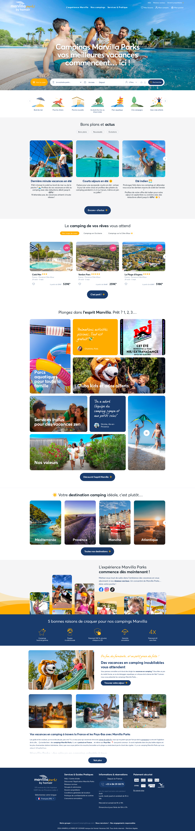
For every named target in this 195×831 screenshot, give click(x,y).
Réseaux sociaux (159, 3)
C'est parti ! (96, 294)
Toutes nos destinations (96, 551)
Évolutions (113, 132)
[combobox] (68, 82)
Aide (149, 3)
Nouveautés (97, 132)
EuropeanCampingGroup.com (82, 823)
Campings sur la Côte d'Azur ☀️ (120, 233)
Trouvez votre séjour (114, 682)
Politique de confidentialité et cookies (79, 795)
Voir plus (97, 760)
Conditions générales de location (77, 793)
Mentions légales (132, 828)
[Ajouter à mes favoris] (33, 284)
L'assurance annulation (73, 798)
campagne (145, 739)
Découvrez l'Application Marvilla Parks (79, 781)
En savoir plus (138, 790)
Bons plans (82, 132)
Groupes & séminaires (72, 787)
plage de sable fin (105, 739)
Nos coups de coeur (69, 233)
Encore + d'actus (96, 210)
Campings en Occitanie (93, 233)
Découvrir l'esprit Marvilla (96, 476)
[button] (77, 7)
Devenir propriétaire (174, 3)
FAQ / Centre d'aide (72, 778)
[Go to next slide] (165, 101)
